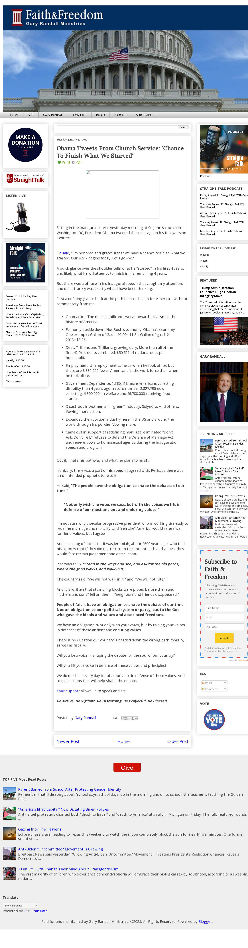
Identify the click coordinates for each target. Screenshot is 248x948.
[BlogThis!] (126, 718)
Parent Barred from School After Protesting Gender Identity (231, 443)
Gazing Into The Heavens (230, 496)
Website (205, 254)
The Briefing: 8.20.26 (18, 366)
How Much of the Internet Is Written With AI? (22, 374)
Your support (68, 690)
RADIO (100, 115)
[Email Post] (114, 717)
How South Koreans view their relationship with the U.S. (23, 353)
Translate (39, 910)
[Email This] (123, 718)
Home (124, 741)
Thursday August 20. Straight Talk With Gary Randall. (222, 206)
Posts (208, 683)
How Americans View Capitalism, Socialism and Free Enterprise (25, 316)
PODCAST (120, 115)
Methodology (14, 381)
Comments (211, 689)
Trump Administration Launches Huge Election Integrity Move (218, 292)
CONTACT (80, 115)
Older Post (177, 741)
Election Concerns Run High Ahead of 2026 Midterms (22, 334)
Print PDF (72, 162)
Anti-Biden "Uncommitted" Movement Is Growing (230, 519)
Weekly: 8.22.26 (15, 360)
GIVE (31, 115)
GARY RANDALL (53, 115)
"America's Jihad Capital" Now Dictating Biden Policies (229, 471)
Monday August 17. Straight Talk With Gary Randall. (222, 232)
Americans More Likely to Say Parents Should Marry (23, 306)
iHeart (203, 260)
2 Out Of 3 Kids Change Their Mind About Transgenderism (68, 869)
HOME (14, 115)
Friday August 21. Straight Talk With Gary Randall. (224, 196)
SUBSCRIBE (144, 115)
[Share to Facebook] (133, 718)
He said (63, 253)
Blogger (205, 921)
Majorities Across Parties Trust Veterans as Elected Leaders (24, 325)
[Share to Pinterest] (136, 718)
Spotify (204, 266)
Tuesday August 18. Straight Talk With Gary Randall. (222, 223)
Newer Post (68, 741)
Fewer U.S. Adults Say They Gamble (22, 298)
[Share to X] (129, 718)
